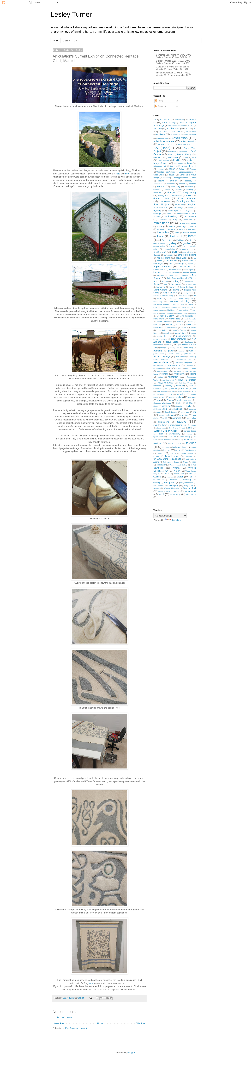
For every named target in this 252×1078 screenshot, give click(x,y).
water (180, 476)
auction (171, 144)
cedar (171, 175)
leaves (176, 290)
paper (171, 351)
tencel (170, 443)
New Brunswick (178, 339)
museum (157, 327)
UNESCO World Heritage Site (167, 459)
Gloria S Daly (159, 252)
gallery (172, 243)
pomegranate (190, 368)
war (190, 474)
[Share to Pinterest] (111, 998)
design (171, 192)
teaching (157, 443)
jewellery (160, 275)
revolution (157, 388)
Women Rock (189, 488)
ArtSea (161, 144)
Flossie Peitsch (189, 232)
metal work (158, 319)
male (155, 307)
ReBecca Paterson (187, 380)
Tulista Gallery (186, 453)
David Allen (158, 193)
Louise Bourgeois (185, 299)
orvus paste (174, 348)
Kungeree (189, 281)
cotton (160, 186)
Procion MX (178, 374)
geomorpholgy (169, 249)
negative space (160, 339)
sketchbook (177, 409)
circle (194, 178)
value (194, 462)
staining (171, 415)
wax (191, 477)
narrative (167, 333)
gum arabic (168, 255)
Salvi (170, 394)
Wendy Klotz (169, 482)
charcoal (166, 178)
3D (154, 120)
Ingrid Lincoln (161, 266)
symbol (189, 434)
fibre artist (192, 229)
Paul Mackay (181, 357)
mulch (188, 324)
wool (161, 494)
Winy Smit (188, 486)
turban (156, 456)
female (193, 226)
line (195, 296)
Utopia (185, 462)
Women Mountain (171, 488)
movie (178, 325)
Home (55, 41)
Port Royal (176, 371)
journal (185, 275)
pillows (169, 368)
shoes (155, 406)
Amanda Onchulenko (176, 126)
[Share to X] (104, 998)
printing (165, 374)
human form (187, 261)
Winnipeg (173, 485)
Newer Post (58, 1023)
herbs (159, 261)
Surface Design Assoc (165, 430)
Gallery (66, 41)
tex (179, 443)
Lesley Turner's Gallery (163, 296)
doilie (188, 195)
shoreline (166, 406)
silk (189, 406)
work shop (175, 494)
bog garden (178, 163)
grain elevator (187, 252)
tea (178, 439)
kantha (165, 281)
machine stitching (179, 301)
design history (189, 192)
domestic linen (161, 198)
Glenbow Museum (186, 249)
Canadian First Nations (165, 172)
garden (187, 243)
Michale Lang (174, 319)
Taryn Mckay (185, 437)
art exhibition (191, 132)
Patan (190, 351)
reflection (157, 386)
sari (163, 397)
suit (183, 428)
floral (177, 232)
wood (176, 491)
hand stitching (163, 258)
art (194, 128)
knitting (175, 281)
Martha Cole (184, 310)
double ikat (179, 205)
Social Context (171, 412)
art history (160, 134)
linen (159, 298)
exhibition (188, 219)
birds (194, 157)
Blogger (131, 1052)
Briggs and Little (160, 166)
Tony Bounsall (190, 450)
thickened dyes (179, 447)
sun (190, 428)
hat (195, 258)
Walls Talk (179, 474)
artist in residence (163, 141)
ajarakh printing (168, 123)
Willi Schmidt (158, 486)
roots (194, 388)
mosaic (169, 325)
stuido (193, 425)
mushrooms (172, 327)
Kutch (156, 284)
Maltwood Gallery (169, 307)
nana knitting (162, 330)
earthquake (188, 211)
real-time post (168, 380)
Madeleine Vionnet (161, 304)
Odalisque (189, 342)
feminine (160, 229)
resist (191, 386)
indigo (181, 263)
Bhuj (186, 157)
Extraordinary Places (187, 223)
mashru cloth (181, 313)
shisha (189, 403)
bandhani (183, 151)
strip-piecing (163, 422)
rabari (160, 377)
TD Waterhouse (167, 439)
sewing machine (184, 400)
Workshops (191, 494)
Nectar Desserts (164, 336)
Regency (168, 386)
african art (179, 120)
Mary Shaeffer (167, 313)
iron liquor (189, 270)
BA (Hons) (161, 148)
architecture (172, 128)
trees (159, 453)
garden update (159, 246)
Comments (162, 106)
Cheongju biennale (180, 178)
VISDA (177, 471)
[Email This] (98, 998)
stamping (183, 415)
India (171, 263)
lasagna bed (191, 284)
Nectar (193, 333)
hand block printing (187, 255)
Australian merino (185, 144)
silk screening (160, 409)
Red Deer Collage (186, 383)
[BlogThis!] (101, 998)
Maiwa (190, 304)
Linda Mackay (184, 296)
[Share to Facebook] (107, 998)
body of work (160, 163)
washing (157, 477)
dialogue (162, 195)
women (156, 488)
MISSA (180, 322)
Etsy (175, 219)
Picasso (190, 365)
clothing (161, 181)
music (184, 327)
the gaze (165, 447)
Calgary (182, 169)
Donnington (165, 201)
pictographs (158, 368)
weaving (187, 479)
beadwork (158, 157)
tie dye (178, 450)
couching (175, 186)
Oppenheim (158, 345)
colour (173, 180)
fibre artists (163, 232)
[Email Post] (90, 998)
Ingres (190, 264)
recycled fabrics (165, 383)
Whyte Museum (186, 483)
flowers (160, 236)
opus (168, 344)
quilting (192, 374)
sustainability (174, 434)
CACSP (172, 169)
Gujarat (156, 255)
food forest (176, 236)
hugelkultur (172, 261)
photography (174, 365)
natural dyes (180, 333)
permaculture (160, 362)
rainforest (173, 376)
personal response (184, 362)
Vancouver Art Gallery (178, 465)
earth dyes (173, 211)
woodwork (190, 491)
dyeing (157, 210)
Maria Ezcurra (187, 307)
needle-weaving (183, 336)
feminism (171, 229)
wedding (156, 483)
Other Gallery (187, 348)
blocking (177, 160)
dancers (178, 189)
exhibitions (161, 223)
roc (166, 388)
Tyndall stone (172, 456)
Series (170, 400)
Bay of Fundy (184, 154)
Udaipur (189, 456)
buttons (161, 169)
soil (194, 412)
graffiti (174, 252)
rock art (174, 388)
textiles (191, 443)
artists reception (188, 141)
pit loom (179, 368)
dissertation (177, 195)
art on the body (189, 134)
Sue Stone (173, 428)
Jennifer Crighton (172, 272)
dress (190, 208)
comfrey (188, 181)
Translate (176, 520)
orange (163, 348)
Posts (160, 101)
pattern (187, 353)
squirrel (161, 415)
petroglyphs (158, 365)
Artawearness (162, 138)
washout (170, 477)
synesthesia (158, 437)
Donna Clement (187, 198)
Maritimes (171, 310)
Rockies (184, 388)
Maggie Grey (178, 304)
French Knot (167, 240)
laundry (173, 287)
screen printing (176, 397)
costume (192, 184)
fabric (160, 226)
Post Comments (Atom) (76, 1028)
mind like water (190, 319)
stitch (165, 418)
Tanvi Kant (172, 437)
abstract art (165, 119)
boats (189, 160)
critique (156, 189)
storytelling (191, 418)
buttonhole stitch (188, 166)
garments (173, 246)
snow (158, 412)
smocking (192, 409)
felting (182, 226)
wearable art (158, 480)
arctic (187, 129)
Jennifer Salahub (189, 272)
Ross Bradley (183, 391)
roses (172, 391)
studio (181, 421)
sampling (181, 394)
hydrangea (158, 263)
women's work (164, 491)
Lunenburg (157, 301)
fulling (190, 240)
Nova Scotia (172, 342)
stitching (176, 418)
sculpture (192, 397)
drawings (179, 207)
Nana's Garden (179, 330)
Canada (193, 169)
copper (182, 184)
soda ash (185, 412)
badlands (172, 151)
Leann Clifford (160, 290)
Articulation (179, 138)
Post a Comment (64, 1017)
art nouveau (175, 134)
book (189, 163)
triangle (173, 453)
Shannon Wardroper (162, 403)
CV (75, 41)
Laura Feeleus (186, 287)
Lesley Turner (71, 14)
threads (166, 450)
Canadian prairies (186, 172)
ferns (181, 229)
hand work (181, 257)
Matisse (193, 313)
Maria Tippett (158, 310)
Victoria (175, 468)
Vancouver (161, 465)
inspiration (185, 267)
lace (165, 284)
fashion (172, 226)
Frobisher (180, 240)
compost (171, 184)
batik (170, 154)
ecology (157, 213)
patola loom (158, 354)
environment (190, 216)
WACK (166, 474)
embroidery (171, 216)
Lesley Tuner (188, 293)
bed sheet (172, 157)
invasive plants (175, 270)
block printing (163, 160)
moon (190, 322)
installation (158, 269)
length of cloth (170, 293)
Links (170, 299)
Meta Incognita (186, 316)
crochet (167, 189)
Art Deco (176, 131)
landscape (176, 284)
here (118, 173)
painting (157, 350)
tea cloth (188, 439)
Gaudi (185, 246)
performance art (183, 359)
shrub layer (179, 406)
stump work (161, 428)
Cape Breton (158, 175)
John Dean (173, 275)
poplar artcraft (163, 371)
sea (159, 400)
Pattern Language (161, 356)
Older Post (140, 1023)
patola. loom (174, 354)
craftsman (189, 187)
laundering (161, 287)
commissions (158, 184)
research (180, 385)
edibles (169, 214)
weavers (173, 480)
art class (163, 131)
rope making (162, 391)
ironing (156, 272)
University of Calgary (171, 462)
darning (190, 189)
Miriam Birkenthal (164, 322)
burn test (174, 166)
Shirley (179, 403)
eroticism (163, 219)
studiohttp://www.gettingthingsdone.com (169, 425)
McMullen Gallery (165, 316)
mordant (157, 324)
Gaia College (159, 243)
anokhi (190, 125)
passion (182, 351)
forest (192, 236)
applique (157, 128)
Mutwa (193, 327)
